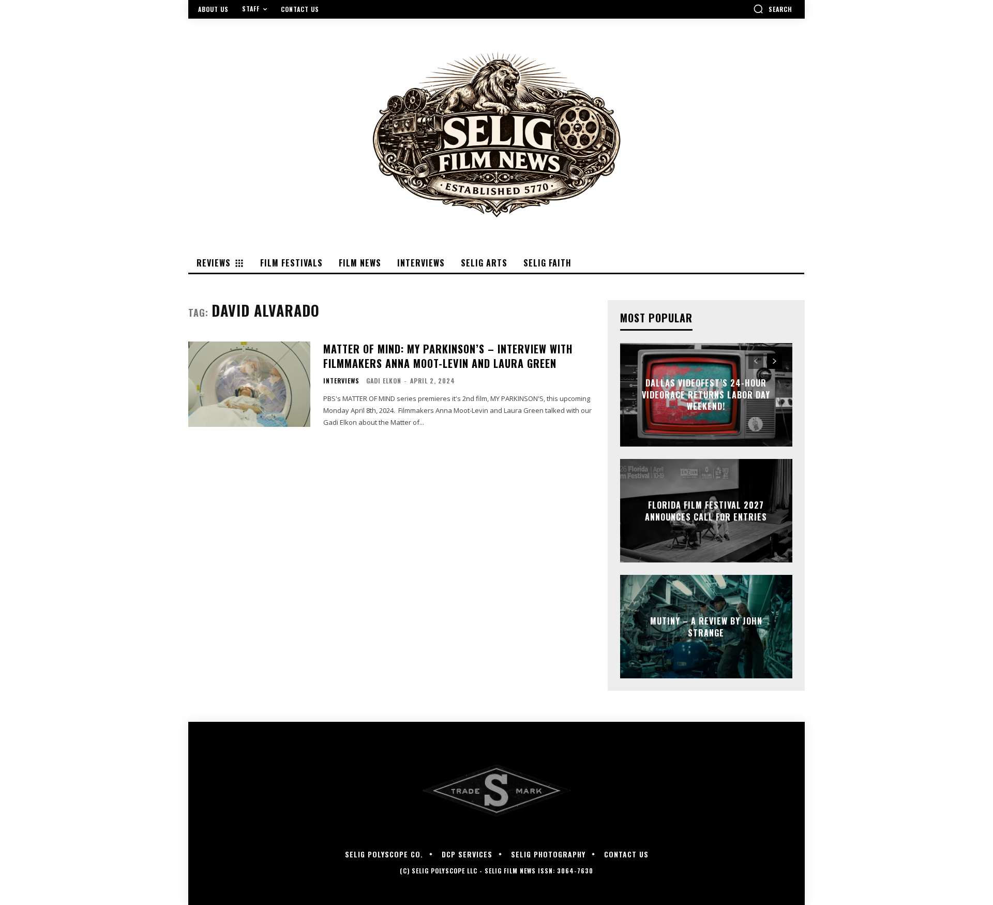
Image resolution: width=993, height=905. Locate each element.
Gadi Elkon (383, 380)
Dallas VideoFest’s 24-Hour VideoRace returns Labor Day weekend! (706, 395)
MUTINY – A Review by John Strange (706, 627)
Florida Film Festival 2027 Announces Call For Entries (706, 511)
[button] (772, 9)
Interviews (341, 381)
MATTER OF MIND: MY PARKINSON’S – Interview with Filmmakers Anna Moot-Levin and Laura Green (448, 356)
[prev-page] (755, 361)
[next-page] (774, 361)
